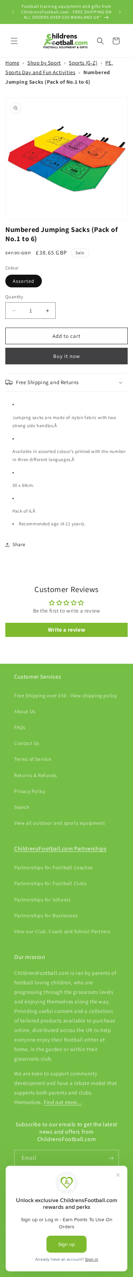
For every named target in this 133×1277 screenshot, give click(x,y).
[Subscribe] (110, 1158)
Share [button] (19, 544)
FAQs (19, 727)
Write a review (66, 629)
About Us (24, 711)
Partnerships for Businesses (46, 915)
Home (12, 62)
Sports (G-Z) (83, 62)
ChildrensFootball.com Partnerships (60, 848)
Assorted (23, 281)
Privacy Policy (29, 791)
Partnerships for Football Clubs (50, 883)
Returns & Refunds (35, 775)
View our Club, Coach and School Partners (62, 931)
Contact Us (26, 743)
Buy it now (66, 356)
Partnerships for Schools (42, 899)
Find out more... (63, 1102)
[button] (14, 41)
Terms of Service (32, 759)
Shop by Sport (44, 62)
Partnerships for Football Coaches (53, 867)
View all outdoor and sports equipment (59, 823)
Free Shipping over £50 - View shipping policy (65, 695)
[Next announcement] (120, 11)
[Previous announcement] (13, 11)
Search (22, 807)
